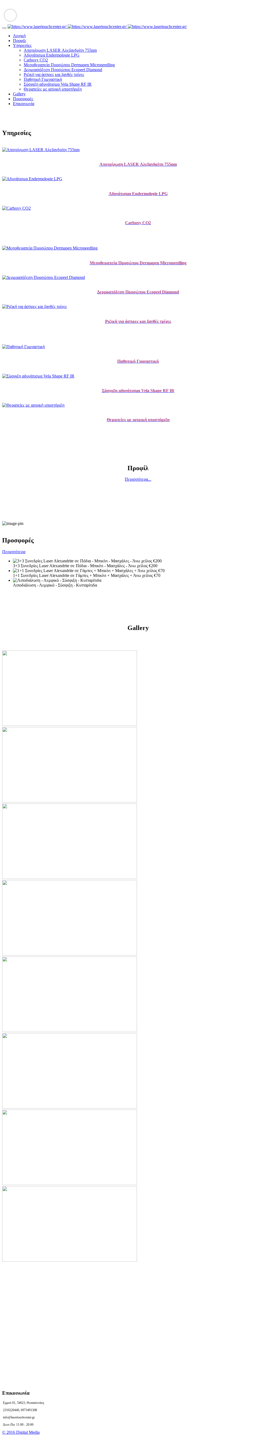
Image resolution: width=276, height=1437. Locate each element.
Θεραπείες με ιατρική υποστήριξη (53, 89)
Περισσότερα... (138, 479)
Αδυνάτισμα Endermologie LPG (52, 55)
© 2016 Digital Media (21, 1432)
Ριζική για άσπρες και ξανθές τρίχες (54, 74)
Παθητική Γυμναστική (43, 79)
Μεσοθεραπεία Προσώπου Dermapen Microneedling (69, 65)
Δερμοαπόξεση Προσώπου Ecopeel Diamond (63, 69)
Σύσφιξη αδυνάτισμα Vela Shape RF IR (58, 84)
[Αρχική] (97, 26)
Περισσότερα (13, 551)
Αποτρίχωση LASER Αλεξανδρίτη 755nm (60, 50)
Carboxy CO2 (36, 60)
